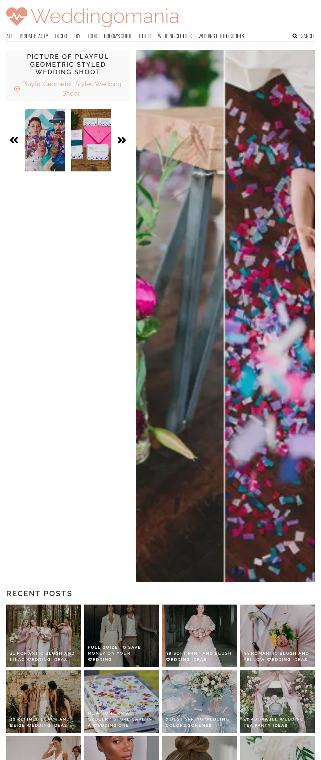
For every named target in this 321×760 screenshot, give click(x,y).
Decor (61, 36)
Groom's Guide (118, 36)
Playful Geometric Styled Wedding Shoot (71, 88)
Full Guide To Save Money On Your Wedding (114, 653)
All (9, 36)
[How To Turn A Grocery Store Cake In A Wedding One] (121, 701)
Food (92, 36)
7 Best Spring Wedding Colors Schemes (197, 722)
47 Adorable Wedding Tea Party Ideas (274, 722)
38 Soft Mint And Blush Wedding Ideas (199, 656)
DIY (77, 36)
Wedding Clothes (175, 36)
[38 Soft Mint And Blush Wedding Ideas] (199, 636)
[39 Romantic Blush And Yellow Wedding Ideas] (277, 636)
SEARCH (306, 36)
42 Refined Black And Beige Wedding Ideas (40, 722)
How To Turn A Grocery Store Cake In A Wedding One (120, 719)
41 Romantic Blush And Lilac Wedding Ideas (42, 656)
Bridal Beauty (34, 36)
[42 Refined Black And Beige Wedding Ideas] (43, 701)
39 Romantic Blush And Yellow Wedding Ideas (276, 656)
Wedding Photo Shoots (221, 36)
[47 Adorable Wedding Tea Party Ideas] (277, 701)
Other (145, 36)
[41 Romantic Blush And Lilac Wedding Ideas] (43, 636)
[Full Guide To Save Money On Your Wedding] (121, 636)
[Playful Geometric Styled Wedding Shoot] (45, 140)
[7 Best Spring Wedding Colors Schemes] (199, 701)
